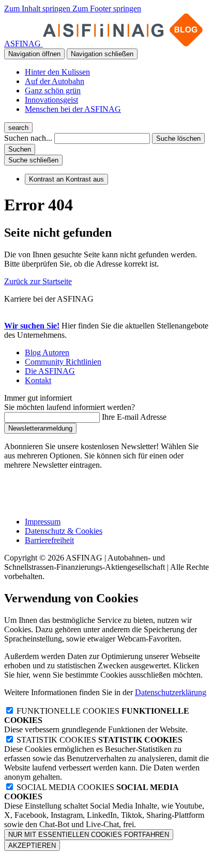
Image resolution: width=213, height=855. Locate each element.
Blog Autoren (47, 352)
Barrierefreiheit (49, 540)
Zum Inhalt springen (38, 8)
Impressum (42, 521)
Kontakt (38, 380)
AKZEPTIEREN (32, 845)
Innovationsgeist (51, 99)
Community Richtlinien (63, 361)
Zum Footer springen (106, 8)
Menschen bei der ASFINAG (73, 109)
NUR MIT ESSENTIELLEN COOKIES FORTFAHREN (88, 834)
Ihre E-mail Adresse (134, 417)
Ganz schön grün (53, 90)
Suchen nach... (28, 138)
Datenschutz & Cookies (63, 531)
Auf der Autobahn (54, 81)
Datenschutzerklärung (170, 692)
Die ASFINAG (50, 371)
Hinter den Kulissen (57, 72)
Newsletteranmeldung (40, 428)
